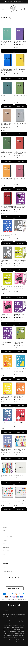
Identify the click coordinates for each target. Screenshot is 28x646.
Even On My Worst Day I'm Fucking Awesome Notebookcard (7, 288)
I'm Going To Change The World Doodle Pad (6, 500)
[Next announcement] (25, 1)
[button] (3, 8)
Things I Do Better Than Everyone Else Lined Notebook (6, 124)
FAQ (4, 554)
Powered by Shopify (22, 599)
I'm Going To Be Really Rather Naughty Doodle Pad (20, 500)
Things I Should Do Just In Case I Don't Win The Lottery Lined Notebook (7, 97)
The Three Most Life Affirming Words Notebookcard (5, 370)
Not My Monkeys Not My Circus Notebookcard (6, 234)
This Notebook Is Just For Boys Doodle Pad (6, 476)
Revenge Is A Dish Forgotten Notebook (20, 423)
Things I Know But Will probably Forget (6, 42)
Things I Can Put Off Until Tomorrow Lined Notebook (6, 152)
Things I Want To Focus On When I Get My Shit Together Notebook (7, 180)
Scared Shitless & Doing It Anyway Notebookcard (6, 341)
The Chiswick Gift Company (11, 599)
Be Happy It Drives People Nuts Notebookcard (6, 397)
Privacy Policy (6, 551)
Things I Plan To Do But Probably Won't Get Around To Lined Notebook (20, 152)
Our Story (5, 527)
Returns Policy (6, 547)
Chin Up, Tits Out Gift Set (19, 286)
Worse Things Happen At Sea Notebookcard (7, 423)
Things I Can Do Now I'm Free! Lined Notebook (19, 179)
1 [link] (9, 516)
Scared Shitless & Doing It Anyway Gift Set (19, 315)
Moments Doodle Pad (18, 475)
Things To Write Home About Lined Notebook (20, 124)
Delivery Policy (7, 544)
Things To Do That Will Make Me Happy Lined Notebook (20, 68)
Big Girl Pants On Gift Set (19, 234)
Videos (4, 567)
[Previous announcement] (3, 1)
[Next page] (18, 516)
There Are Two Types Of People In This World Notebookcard (19, 342)
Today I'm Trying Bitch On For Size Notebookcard (19, 207)
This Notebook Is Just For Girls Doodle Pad (19, 450)
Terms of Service (7, 558)
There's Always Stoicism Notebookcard (6, 450)
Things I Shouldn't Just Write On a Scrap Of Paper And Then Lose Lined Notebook (7, 69)
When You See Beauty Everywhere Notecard (18, 397)
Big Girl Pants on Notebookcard (4, 261)
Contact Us (5, 540)
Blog (4, 530)
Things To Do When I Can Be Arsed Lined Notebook (20, 42)
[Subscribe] (23, 610)
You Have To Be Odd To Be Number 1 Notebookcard (20, 369)
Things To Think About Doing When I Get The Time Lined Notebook (20, 97)
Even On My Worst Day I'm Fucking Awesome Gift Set (20, 261)
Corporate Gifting (7, 571)
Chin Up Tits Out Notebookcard (4, 315)
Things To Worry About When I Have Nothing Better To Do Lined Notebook (7, 207)
